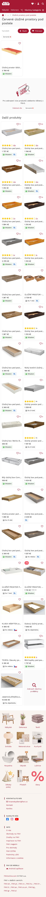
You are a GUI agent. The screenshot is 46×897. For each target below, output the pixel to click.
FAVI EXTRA (11, 851)
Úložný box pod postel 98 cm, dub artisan (20, 331)
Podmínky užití (12, 855)
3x (14, 255)
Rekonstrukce (24, 746)
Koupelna (8, 766)
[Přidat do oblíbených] (20, 43)
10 (20, 161)
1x (36, 657)
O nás (8, 830)
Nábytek (5, 10)
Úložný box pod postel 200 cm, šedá (17, 258)
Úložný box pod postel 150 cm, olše (17, 221)
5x (36, 255)
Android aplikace (16, 869)
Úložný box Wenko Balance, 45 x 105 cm (19, 441)
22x (37, 182)
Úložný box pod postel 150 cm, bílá (17, 148)
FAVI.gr (7, 891)
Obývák (23, 766)
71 (20, 124)
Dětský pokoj (8, 786)
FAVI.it (7, 887)
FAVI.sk (7, 884)
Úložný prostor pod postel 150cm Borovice (20, 514)
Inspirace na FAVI (13, 841)
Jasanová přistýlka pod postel (15, 697)
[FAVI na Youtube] (17, 819)
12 (20, 234)
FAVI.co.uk (22, 887)
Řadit (24, 31)
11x (14, 218)
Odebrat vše (17, 108)
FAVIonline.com (10, 876)
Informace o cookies (14, 858)
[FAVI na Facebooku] (7, 819)
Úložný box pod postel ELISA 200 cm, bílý (20, 404)
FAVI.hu (29, 884)
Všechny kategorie (33, 10)
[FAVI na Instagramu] (12, 819)
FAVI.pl (14, 884)
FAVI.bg (31, 887)
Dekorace (15, 10)
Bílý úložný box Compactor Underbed (18, 477)
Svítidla (8, 746)
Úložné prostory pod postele (24, 15)
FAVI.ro (22, 884)
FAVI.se (14, 887)
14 (42, 197)
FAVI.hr (37, 884)
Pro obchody (11, 848)
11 (20, 417)
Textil (38, 727)
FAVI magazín (11, 844)
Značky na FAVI (12, 837)
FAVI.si (14, 891)
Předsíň (23, 785)
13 (20, 453)
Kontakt (9, 805)
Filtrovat (38, 31)
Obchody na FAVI (13, 834)
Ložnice (37, 766)
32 (42, 124)
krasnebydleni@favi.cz (18, 802)
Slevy (38, 785)
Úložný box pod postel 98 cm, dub (17, 185)
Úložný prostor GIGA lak (12, 67)
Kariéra (9, 809)
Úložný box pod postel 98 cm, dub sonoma (20, 294)
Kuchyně (37, 746)
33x (14, 182)
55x (37, 145)
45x (14, 145)
